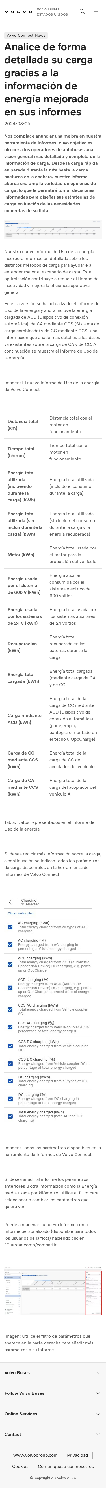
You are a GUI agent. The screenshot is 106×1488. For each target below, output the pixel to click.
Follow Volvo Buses (24, 1393)
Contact (13, 1434)
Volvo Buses (17, 1372)
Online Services (21, 1414)
